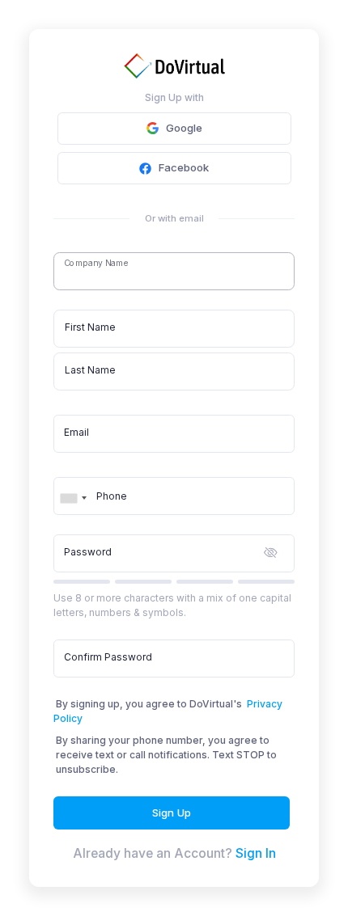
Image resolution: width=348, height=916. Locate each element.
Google (184, 127)
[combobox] (72, 492)
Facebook (184, 167)
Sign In (256, 853)
